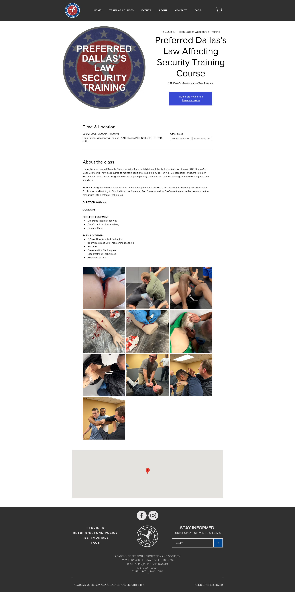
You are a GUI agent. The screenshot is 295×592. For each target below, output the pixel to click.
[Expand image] (104, 288)
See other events (191, 100)
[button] (219, 10)
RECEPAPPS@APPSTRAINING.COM (147, 563)
